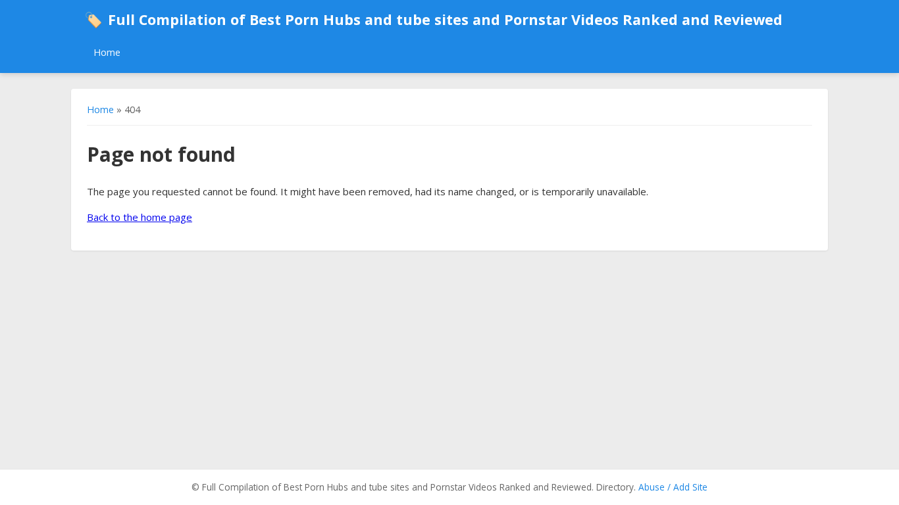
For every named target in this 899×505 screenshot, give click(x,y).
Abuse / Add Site (672, 487)
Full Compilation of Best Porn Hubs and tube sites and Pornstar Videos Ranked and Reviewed (433, 19)
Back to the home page (139, 217)
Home (106, 52)
